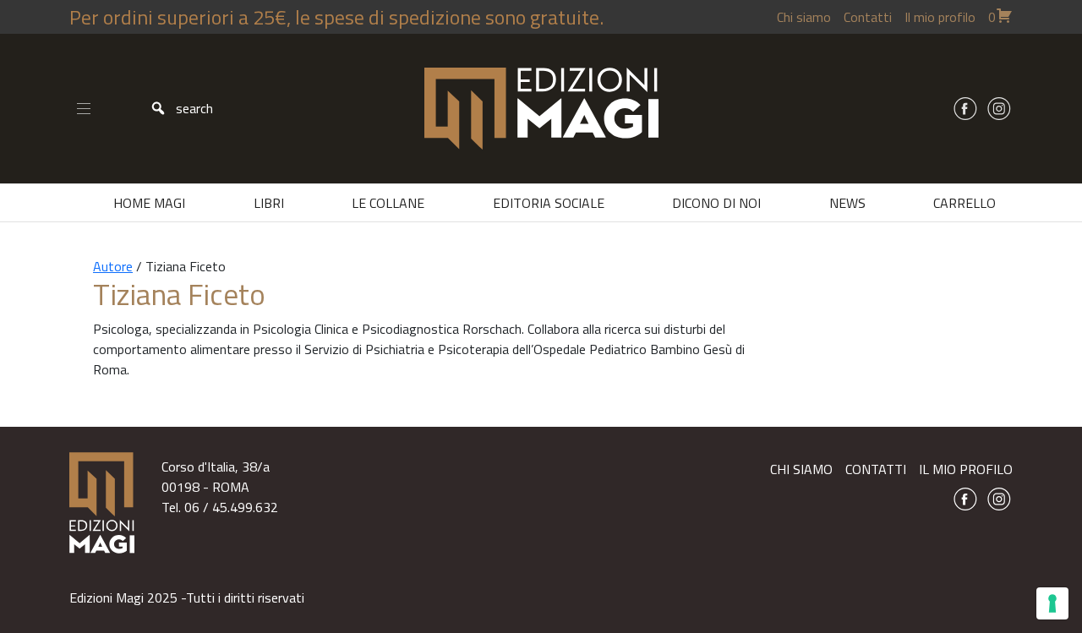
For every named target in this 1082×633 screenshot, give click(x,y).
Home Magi (149, 203)
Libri (269, 203)
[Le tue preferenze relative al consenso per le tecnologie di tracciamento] (1052, 603)
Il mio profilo (939, 17)
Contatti (868, 17)
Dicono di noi (716, 203)
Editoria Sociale (548, 203)
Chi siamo (804, 17)
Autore (113, 266)
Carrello (964, 203)
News (847, 203)
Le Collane (388, 203)
